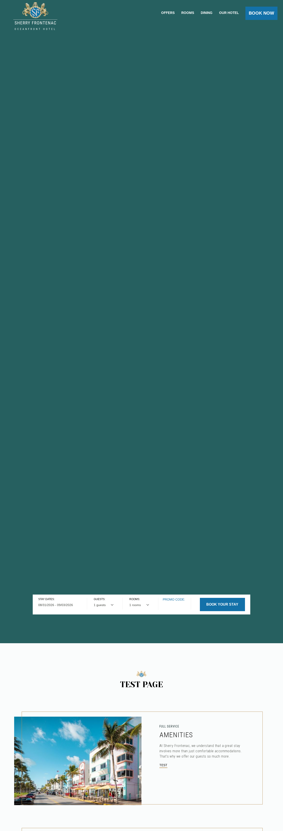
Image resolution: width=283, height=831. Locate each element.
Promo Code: (174, 599)
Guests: (99, 599)
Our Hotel (229, 13)
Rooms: (134, 599)
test (163, 765)
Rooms (187, 13)
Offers (168, 13)
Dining (206, 13)
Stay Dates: (46, 599)
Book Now (261, 13)
